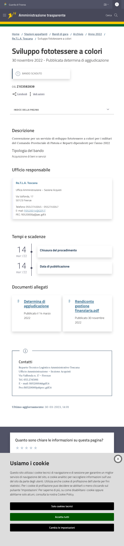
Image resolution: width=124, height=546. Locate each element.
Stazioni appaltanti (35, 34)
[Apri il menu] (4, 15)
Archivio (78, 34)
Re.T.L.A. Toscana (22, 38)
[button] (116, 15)
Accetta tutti (62, 517)
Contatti (25, 361)
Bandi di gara (60, 34)
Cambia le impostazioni (62, 528)
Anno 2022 (95, 34)
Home (15, 34)
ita (105, 4)
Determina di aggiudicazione (36, 303)
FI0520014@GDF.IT (35, 211)
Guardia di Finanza (17, 4)
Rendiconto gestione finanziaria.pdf (87, 305)
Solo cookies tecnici (62, 506)
